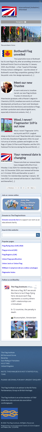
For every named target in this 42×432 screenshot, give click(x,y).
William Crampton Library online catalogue (20, 268)
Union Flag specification (12, 259)
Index (8, 272)
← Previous (10, 188)
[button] (40, 2)
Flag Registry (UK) (9, 254)
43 (28, 188)
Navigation (20, 22)
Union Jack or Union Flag (12, 263)
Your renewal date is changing (27, 156)
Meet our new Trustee (23, 84)
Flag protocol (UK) (9, 250)
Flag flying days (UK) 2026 (12, 246)
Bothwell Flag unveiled (23, 52)
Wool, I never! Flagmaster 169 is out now (25, 123)
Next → (33, 188)
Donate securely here (11, 220)
